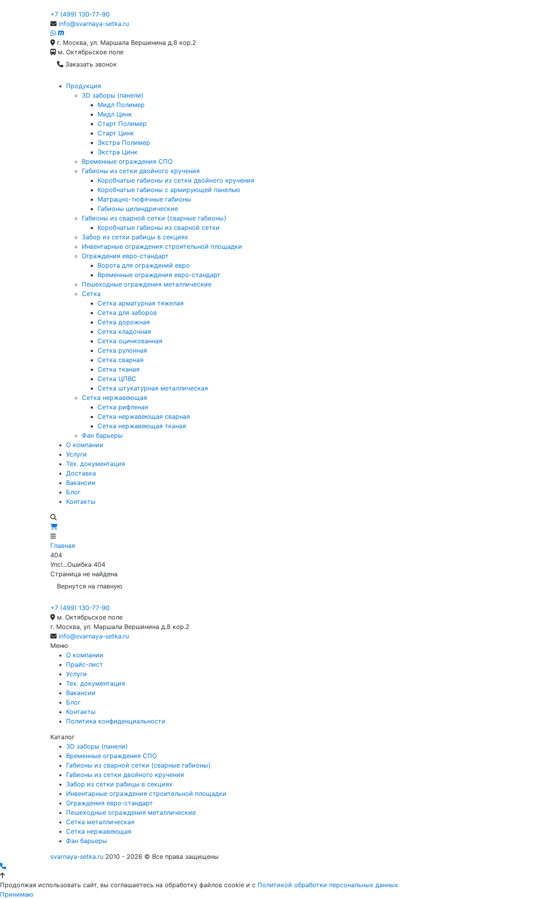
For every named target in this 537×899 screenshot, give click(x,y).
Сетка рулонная (122, 350)
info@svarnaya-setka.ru (94, 24)
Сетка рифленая (122, 407)
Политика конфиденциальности (116, 721)
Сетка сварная (120, 360)
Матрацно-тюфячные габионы (144, 199)
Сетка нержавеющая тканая (141, 426)
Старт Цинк (115, 133)
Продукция (83, 86)
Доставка (81, 473)
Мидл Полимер (121, 105)
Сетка (91, 294)
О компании (84, 445)
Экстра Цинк (117, 152)
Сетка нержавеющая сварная (143, 416)
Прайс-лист (84, 664)
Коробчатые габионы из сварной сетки (158, 227)
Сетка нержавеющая (114, 397)
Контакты (81, 501)
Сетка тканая (118, 369)
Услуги (76, 454)
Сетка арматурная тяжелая (140, 303)
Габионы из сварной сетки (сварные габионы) (154, 218)
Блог (73, 492)
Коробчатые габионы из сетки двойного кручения (175, 180)
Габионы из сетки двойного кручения (141, 171)
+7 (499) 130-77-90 (80, 14)
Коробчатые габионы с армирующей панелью (168, 190)
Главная (62, 545)
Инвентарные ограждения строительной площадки (162, 246)
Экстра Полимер (123, 142)
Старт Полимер (122, 124)
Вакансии (81, 482)
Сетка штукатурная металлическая (152, 388)
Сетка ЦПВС (116, 379)
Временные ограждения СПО (127, 161)
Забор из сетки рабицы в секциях (135, 237)
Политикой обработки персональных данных (327, 885)
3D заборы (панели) (112, 95)
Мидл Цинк (114, 114)
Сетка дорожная (123, 322)
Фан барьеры (102, 435)
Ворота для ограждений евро (143, 265)
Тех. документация (95, 464)
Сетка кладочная (124, 331)
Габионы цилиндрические (137, 209)
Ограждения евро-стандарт (125, 256)
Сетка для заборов (127, 312)
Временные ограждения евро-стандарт (159, 275)
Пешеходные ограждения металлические (146, 284)
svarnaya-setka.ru (76, 856)
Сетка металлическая (100, 822)
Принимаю (16, 894)
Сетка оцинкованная (129, 341)
